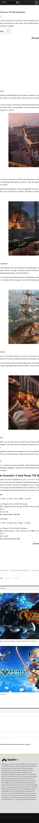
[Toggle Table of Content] (7, 31)
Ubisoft (27, 280)
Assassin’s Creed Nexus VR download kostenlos (19, 570)
